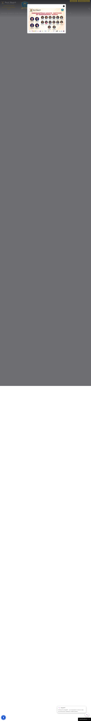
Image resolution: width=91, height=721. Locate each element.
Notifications (83, 719)
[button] (3, 717)
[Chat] (87, 715)
